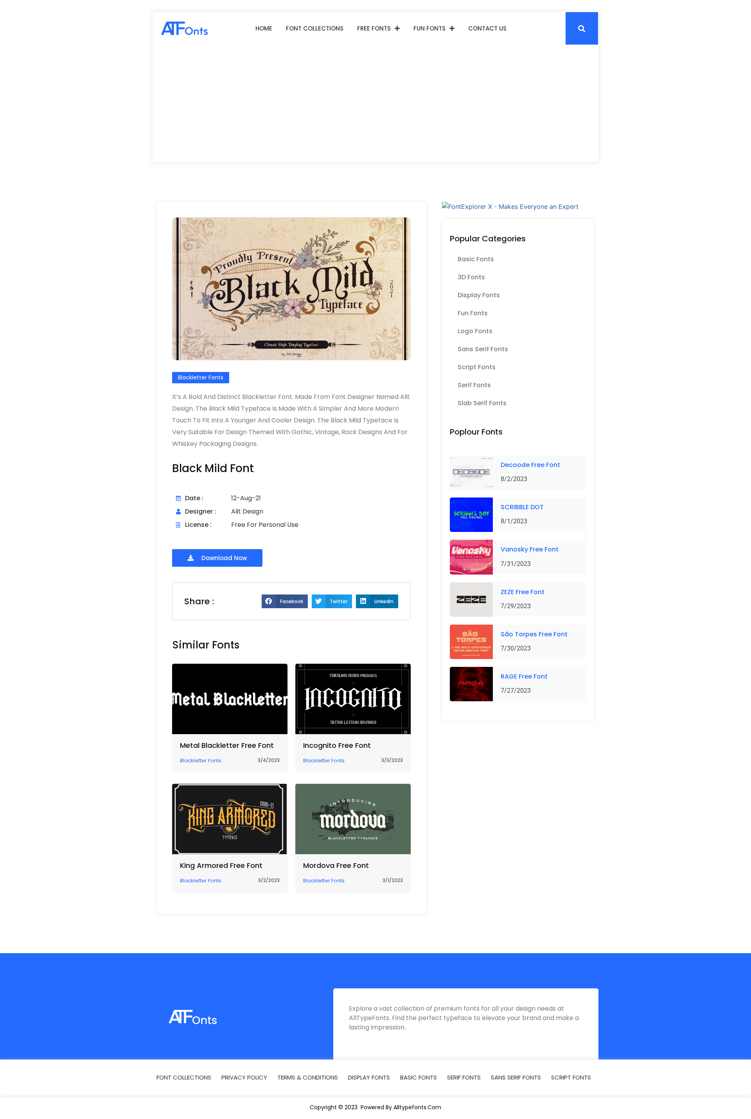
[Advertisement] (375, 103)
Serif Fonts (474, 385)
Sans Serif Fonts (483, 349)
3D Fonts (471, 277)
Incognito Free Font (337, 745)
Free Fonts (374, 28)
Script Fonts (477, 367)
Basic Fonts (476, 259)
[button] (581, 28)
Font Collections (314, 28)
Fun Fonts (429, 28)
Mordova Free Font (336, 865)
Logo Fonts (475, 331)
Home (263, 28)
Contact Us (487, 28)
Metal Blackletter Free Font (227, 745)
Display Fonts (479, 295)
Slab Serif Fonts (482, 403)
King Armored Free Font (221, 865)
